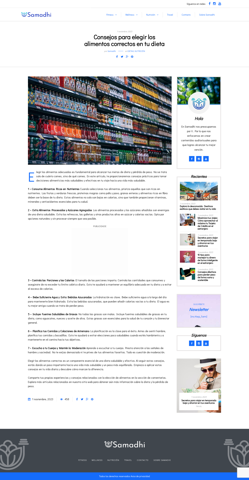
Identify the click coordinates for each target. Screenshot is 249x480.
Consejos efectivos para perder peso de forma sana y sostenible (207, 276)
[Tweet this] (121, 56)
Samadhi (112, 51)
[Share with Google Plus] (127, 56)
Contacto (186, 14)
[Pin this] (132, 56)
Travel (170, 14)
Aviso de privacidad (140, 476)
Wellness (129, 14)
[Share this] (116, 56)
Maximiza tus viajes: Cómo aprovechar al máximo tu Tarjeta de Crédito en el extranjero (208, 223)
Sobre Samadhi (207, 14)
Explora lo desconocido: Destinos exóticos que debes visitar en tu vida (198, 207)
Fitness (109, 14)
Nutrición (150, 14)
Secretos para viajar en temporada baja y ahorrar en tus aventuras (208, 241)
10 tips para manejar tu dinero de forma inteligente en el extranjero (208, 258)
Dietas (131, 51)
